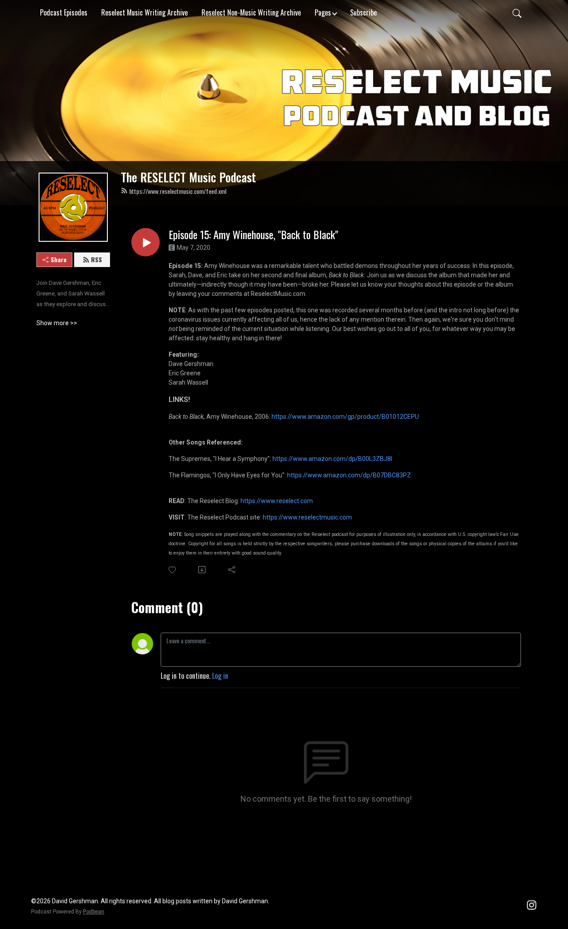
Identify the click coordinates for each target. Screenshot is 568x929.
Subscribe (363, 12)
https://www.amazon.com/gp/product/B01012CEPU (345, 416)
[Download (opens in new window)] (202, 569)
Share (59, 259)
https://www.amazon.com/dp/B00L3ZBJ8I (332, 458)
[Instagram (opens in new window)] (531, 903)
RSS (96, 259)
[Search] (517, 12)
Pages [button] (323, 12)
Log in (220, 675)
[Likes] (173, 570)
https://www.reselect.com (277, 500)
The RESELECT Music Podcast (188, 177)
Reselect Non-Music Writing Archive (251, 12)
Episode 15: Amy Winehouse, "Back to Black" (253, 234)
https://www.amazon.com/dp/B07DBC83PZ (349, 475)
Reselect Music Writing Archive (144, 12)
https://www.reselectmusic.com (307, 517)
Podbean (93, 912)
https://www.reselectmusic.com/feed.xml (177, 191)
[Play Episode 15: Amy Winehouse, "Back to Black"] (145, 242)
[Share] (232, 569)
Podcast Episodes (63, 12)
